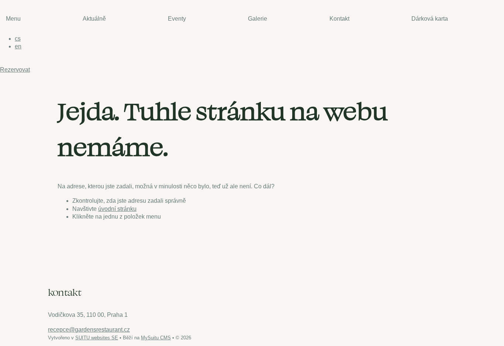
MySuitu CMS (156, 337)
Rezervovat (15, 69)
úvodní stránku (117, 209)
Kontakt (339, 19)
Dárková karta (429, 19)
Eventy (177, 19)
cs (18, 38)
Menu (13, 19)
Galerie (257, 19)
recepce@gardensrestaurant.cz (89, 329)
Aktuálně (94, 19)
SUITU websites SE (96, 337)
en (18, 46)
